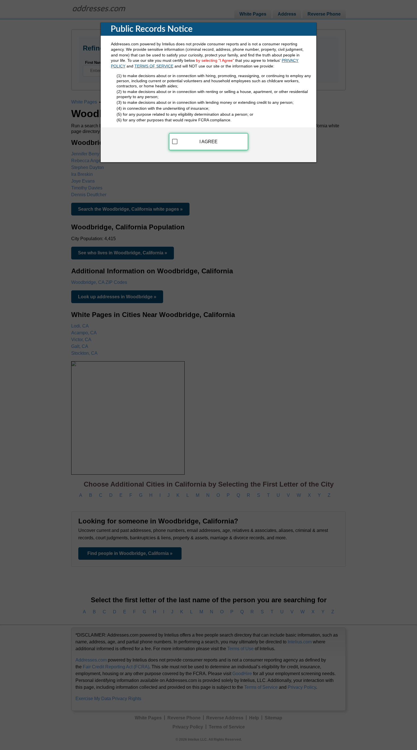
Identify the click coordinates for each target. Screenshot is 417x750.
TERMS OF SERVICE (153, 66)
